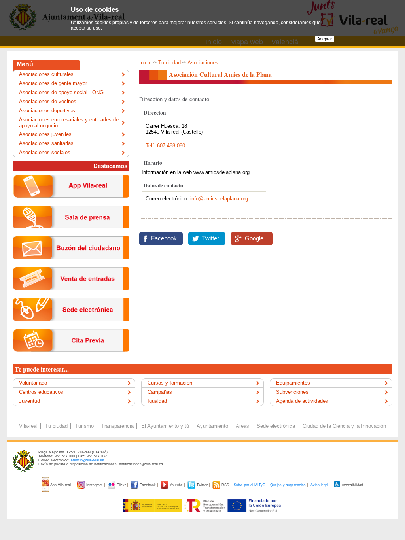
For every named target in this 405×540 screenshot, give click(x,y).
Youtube (176, 485)
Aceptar (324, 38)
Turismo (84, 426)
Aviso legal (319, 485)
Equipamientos (293, 383)
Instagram (94, 485)
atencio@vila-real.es (87, 460)
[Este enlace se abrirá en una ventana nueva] (71, 327)
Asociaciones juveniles (45, 134)
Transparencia (117, 426)
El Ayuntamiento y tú (165, 426)
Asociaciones (202, 63)
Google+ (256, 238)
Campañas (160, 392)
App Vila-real (60, 485)
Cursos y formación (170, 383)
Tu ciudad (169, 63)
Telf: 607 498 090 (165, 146)
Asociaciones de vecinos (47, 101)
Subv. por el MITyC (249, 485)
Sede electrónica (276, 426)
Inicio (145, 63)
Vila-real (28, 426)
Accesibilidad (352, 485)
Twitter (210, 238)
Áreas (242, 426)
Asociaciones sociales (44, 152)
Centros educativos (41, 392)
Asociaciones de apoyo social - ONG (61, 92)
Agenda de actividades (302, 401)
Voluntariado (33, 383)
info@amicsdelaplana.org (219, 199)
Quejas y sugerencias (288, 485)
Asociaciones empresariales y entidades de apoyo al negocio (69, 122)
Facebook (164, 238)
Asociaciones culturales (46, 74)
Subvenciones (292, 392)
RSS (225, 485)
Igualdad (157, 401)
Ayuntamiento (212, 426)
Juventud (29, 401)
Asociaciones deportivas (47, 110)
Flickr (121, 485)
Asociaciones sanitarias (46, 143)
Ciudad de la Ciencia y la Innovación (344, 426)
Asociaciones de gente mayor (53, 83)
